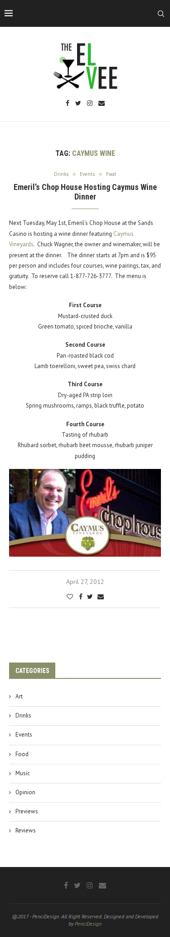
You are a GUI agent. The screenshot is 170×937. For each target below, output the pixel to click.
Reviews (25, 830)
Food (22, 754)
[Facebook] (67, 104)
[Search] (160, 13)
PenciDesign (88, 923)
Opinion (25, 792)
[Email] (101, 104)
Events (23, 734)
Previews (26, 811)
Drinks (23, 715)
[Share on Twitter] (90, 597)
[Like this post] (70, 597)
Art (19, 696)
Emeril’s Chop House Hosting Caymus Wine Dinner (85, 191)
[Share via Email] (100, 597)
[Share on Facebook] (81, 597)
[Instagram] (89, 104)
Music (22, 773)
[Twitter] (78, 104)
